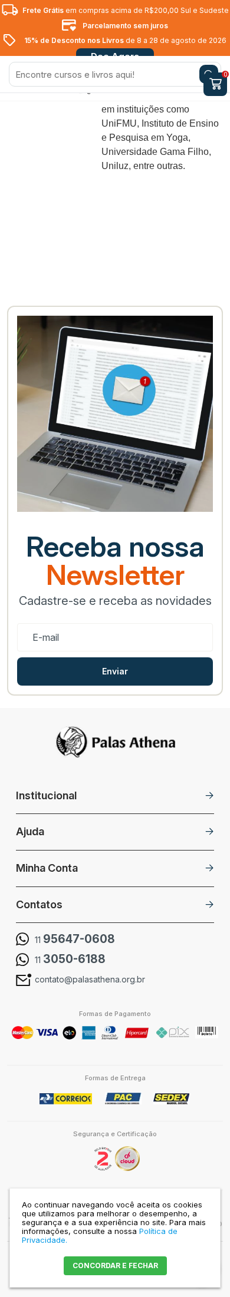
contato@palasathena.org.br (90, 979)
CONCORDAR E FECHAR (115, 1265)
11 (75, 939)
